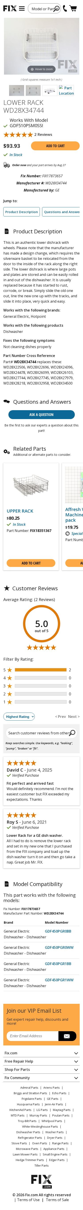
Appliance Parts (53, 1149)
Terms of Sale (57, 1199)
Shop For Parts (17, 1069)
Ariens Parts (51, 1088)
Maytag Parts (62, 1110)
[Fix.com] (10, 8)
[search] (72, 732)
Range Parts (60, 1143)
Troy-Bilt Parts (27, 1121)
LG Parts (42, 1110)
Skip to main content (41, 9)
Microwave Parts (27, 1149)
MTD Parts (18, 1115)
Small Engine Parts (55, 1154)
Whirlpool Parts (52, 1121)
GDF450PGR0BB (58, 931)
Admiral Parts (29, 1088)
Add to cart (55, 145)
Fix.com (11, 1053)
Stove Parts (19, 1143)
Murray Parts (38, 1115)
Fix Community (17, 1077)
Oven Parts (39, 1143)
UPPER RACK (20, 511)
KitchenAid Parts (20, 1110)
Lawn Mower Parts (25, 1154)
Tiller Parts (42, 1165)
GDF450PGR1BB (58, 963)
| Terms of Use (27, 1199)
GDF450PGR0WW (59, 947)
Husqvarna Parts (28, 1104)
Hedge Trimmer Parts (30, 1160)
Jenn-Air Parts (54, 1104)
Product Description (21, 212)
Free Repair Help (19, 1061)
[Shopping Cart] (73, 8)
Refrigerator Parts (30, 1138)
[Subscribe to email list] (67, 1036)
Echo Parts (59, 1093)
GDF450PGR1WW (59, 980)
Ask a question (41, 414)
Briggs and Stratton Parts (30, 1093)
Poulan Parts (60, 1115)
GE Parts (52, 1099)
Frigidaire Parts (32, 1099)
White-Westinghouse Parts (40, 1126)
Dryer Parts (54, 1138)
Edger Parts (57, 1160)
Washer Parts (54, 1132)
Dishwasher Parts (28, 1132)
